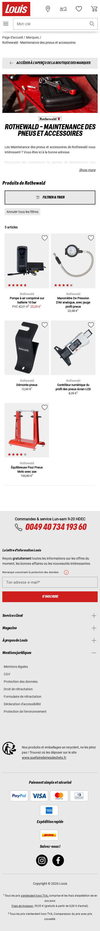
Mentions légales (16, 667)
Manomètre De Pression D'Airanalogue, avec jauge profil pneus (73, 302)
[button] (92, 24)
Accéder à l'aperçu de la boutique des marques (53, 63)
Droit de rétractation (18, 689)
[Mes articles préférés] (78, 8)
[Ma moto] (63, 8)
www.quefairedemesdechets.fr (44, 757)
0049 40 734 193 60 (55, 527)
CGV (7, 674)
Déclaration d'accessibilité (22, 704)
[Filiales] (47, 8)
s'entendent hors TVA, (35, 895)
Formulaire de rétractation (22, 696)
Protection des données (21, 681)
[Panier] (94, 8)
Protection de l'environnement (25, 711)
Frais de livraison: (23, 906)
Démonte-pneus (26, 385)
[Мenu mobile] (5, 23)
